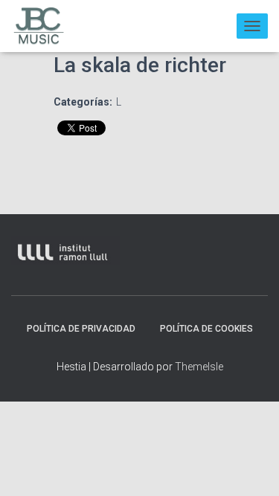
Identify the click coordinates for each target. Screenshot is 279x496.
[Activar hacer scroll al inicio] (252, 466)
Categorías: (83, 102)
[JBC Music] (44, 26)
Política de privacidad (81, 328)
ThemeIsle (199, 367)
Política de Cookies (206, 328)
